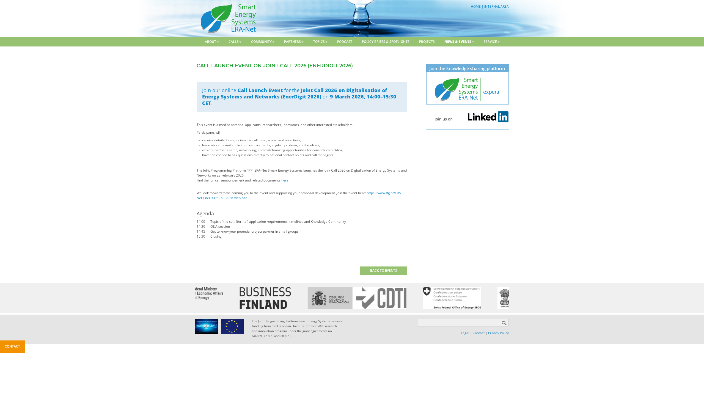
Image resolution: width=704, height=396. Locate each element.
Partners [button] (292, 41)
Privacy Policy (498, 333)
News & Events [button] (457, 41)
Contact (479, 333)
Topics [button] (319, 41)
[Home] (227, 18)
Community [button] (261, 41)
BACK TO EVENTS (383, 270)
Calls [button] (234, 41)
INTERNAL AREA (496, 6)
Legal (465, 333)
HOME (476, 6)
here (284, 180)
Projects (427, 41)
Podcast (344, 41)
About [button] (210, 41)
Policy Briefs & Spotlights (385, 41)
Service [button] (490, 41)
